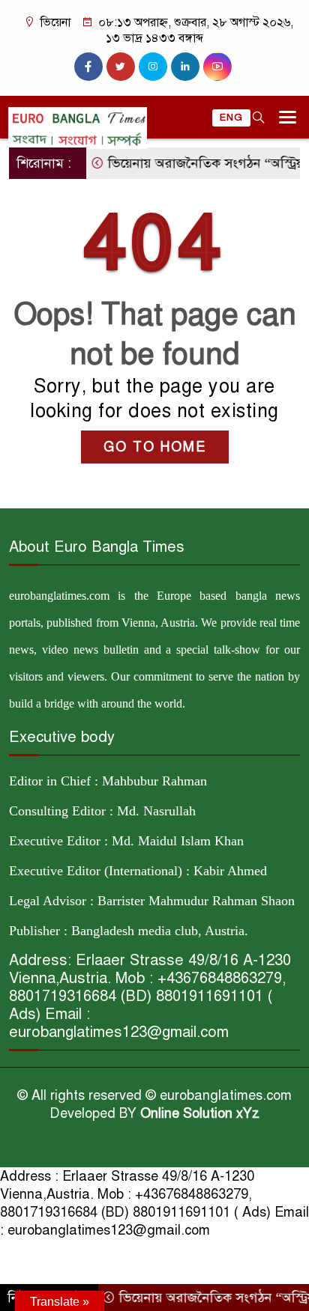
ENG (231, 118)
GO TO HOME (155, 447)
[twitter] (120, 66)
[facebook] (88, 66)
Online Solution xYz (200, 1113)
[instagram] (153, 66)
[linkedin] (185, 66)
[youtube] (217, 66)
